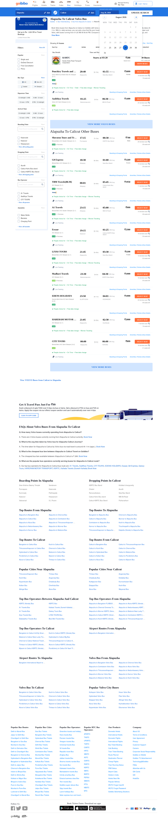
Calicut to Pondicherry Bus (128, 556)
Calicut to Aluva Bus (96, 559)
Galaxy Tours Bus (55, 611)
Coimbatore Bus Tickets (43, 751)
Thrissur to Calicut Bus (57, 559)
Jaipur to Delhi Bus (17, 735)
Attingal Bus (23, 589)
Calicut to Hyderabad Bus (98, 552)
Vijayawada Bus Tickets (43, 771)
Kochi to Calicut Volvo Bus (58, 692)
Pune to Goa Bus (17, 785)
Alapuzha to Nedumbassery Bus (30, 526)
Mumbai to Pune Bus (18, 788)
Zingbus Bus (64, 755)
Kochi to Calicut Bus (56, 544)
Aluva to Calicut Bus (26, 559)
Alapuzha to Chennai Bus (58, 515)
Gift (134, 775)
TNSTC (86, 737)
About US (136, 731)
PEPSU (86, 777)
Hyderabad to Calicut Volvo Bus (30, 700)
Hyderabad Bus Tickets (43, 738)
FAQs (135, 765)
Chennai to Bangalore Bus (20, 768)
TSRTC (86, 744)
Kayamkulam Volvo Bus (97, 707)
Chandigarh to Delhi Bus (19, 738)
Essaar (124, 465)
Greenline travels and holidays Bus (72, 731)
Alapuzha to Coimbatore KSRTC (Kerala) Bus (135, 615)
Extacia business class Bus (69, 778)
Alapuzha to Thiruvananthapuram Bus (62, 522)
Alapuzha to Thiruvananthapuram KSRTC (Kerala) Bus (138, 619)
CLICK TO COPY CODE (28, 415)
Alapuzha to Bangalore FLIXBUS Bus (102, 603)
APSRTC (87, 734)
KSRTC (66, 57)
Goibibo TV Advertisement (142, 758)
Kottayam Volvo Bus (96, 692)
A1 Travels (74, 465)
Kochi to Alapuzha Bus (127, 522)
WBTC (86, 771)
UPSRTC (87, 740)
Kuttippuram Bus (95, 581)
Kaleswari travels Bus (67, 768)
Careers (136, 748)
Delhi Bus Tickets (41, 745)
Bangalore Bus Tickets (43, 735)
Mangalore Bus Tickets (43, 775)
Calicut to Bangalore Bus (98, 544)
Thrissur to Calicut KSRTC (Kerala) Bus (33, 644)
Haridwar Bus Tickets (43, 781)
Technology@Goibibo (140, 761)
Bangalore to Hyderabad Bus (21, 761)
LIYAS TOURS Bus (55, 615)
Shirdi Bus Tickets (41, 748)
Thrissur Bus (53, 574)
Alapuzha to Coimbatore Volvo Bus (101, 666)
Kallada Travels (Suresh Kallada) (74, 468)
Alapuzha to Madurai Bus (58, 530)
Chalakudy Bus (54, 581)
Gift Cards (136, 771)
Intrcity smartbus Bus (67, 775)
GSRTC (86, 761)
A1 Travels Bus (24, 607)
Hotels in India (113, 775)
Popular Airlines (114, 781)
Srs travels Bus (65, 765)
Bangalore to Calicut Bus (28, 544)
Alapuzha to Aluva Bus (27, 522)
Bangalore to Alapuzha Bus (99, 515)
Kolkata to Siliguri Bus (19, 778)
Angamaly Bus (54, 578)
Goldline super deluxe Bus (69, 785)
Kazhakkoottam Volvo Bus (128, 703)
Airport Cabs (112, 771)
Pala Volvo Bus (124, 696)
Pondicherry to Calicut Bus (28, 556)
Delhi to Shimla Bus (18, 775)
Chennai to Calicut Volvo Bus (59, 696)
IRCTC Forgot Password (117, 788)
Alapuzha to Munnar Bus (58, 526)
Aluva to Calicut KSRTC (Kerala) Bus (62, 644)
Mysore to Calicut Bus (57, 556)
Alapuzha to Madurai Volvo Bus (100, 678)
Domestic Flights (114, 738)
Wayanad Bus (124, 589)
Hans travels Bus (66, 735)
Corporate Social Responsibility (144, 751)
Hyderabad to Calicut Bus (28, 552)
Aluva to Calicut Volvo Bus (28, 707)
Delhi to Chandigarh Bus (19, 751)
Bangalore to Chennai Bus (20, 755)
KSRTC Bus (53, 603)
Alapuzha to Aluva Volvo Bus (129, 666)
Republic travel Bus (67, 751)
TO (60, 9)
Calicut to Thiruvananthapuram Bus (131, 544)
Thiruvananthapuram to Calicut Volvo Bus (34, 696)
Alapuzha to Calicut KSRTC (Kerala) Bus (103, 615)
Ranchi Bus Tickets (42, 795)
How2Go (136, 778)
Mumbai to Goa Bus (18, 745)
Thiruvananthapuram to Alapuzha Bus (102, 530)
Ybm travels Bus (65, 781)
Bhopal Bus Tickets (42, 791)
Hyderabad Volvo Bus (97, 696)
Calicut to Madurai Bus (127, 552)
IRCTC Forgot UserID (116, 785)
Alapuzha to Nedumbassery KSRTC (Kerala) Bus (136, 607)
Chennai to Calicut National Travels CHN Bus (35, 641)
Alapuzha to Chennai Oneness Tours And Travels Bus (108, 607)
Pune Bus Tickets (41, 768)
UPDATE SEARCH (140, 13)
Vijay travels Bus (66, 788)
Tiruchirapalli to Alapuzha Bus (129, 526)
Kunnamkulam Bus (125, 581)
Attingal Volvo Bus (125, 700)
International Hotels (115, 735)
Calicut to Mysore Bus (127, 559)
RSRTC (86, 764)
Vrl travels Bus (65, 748)
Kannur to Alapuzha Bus (98, 526)
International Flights (115, 741)
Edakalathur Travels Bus (28, 619)
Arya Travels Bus (25, 615)
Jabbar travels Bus (66, 758)
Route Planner (113, 755)
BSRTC (86, 774)
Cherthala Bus (54, 585)
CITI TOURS (99, 465)
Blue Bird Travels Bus (56, 619)
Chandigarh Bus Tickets (43, 785)
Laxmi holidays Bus (67, 791)
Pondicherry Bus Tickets (44, 765)
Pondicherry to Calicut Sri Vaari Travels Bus (64, 648)
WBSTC (87, 781)
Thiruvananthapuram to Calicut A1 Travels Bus (66, 641)
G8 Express (133, 465)
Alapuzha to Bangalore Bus (29, 515)
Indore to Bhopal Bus (18, 771)
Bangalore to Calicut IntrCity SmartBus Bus (34, 633)
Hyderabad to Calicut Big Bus (59, 637)
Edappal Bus (93, 585)
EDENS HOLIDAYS (113, 465)
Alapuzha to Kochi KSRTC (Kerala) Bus (103, 619)
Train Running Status (116, 765)
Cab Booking (113, 748)
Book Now (88, 437)
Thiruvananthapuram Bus (28, 574)
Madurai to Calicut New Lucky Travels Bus (34, 637)
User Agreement (139, 738)
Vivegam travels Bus (67, 741)
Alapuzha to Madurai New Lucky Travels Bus (135, 611)
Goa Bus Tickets (41, 731)
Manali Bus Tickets (42, 758)
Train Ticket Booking (115, 751)
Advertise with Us (139, 768)
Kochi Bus (22, 578)
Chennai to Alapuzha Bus (128, 515)
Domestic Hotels (114, 731)
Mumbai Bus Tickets (42, 755)
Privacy (135, 741)
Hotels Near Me (114, 778)
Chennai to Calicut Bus (57, 548)
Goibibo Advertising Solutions (118, 791)
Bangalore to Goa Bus (19, 741)
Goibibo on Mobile (139, 755)
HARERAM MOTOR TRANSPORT (39, 468)
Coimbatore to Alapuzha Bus (99, 522)
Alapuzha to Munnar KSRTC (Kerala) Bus (104, 611)
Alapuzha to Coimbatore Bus (59, 519)
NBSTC (86, 787)
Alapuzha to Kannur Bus (28, 530)
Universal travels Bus (67, 745)
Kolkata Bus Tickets (42, 761)
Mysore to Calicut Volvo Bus (59, 703)
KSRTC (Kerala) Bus (26, 603)
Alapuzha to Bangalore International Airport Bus (106, 633)
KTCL (86, 784)
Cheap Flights (113, 761)
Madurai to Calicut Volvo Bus (59, 700)
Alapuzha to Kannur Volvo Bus (130, 674)
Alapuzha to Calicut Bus (27, 519)
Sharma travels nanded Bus (70, 761)
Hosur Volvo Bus (125, 692)
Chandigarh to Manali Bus (20, 795)
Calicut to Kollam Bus (96, 556)
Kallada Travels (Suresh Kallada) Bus (62, 607)
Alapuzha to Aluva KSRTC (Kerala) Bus (133, 603)
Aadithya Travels (86, 465)
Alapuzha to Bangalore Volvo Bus (101, 662)
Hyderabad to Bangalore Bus (21, 758)
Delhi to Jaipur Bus (17, 765)
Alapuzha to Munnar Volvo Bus (100, 674)
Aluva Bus (52, 589)
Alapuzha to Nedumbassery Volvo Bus (132, 670)
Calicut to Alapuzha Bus (97, 519)
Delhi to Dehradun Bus (19, 748)
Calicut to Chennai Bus (127, 548)
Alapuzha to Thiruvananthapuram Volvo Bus (105, 670)
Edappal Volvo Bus (96, 700)
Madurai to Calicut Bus (57, 552)
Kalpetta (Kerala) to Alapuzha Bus (131, 530)
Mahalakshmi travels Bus (69, 771)
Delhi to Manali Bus (18, 731)
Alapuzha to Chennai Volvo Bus (130, 662)
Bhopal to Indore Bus (18, 781)
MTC (85, 791)
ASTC (86, 757)
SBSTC (86, 754)
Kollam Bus (23, 585)
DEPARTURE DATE (106, 9)
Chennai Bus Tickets (42, 741)
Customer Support (139, 745)
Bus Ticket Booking (115, 745)
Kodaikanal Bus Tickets (43, 778)
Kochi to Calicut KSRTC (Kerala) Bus (62, 633)
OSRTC (86, 747)
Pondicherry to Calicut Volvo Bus (31, 703)
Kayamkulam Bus (25, 581)
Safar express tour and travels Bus (72, 795)
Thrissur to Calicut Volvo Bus (59, 707)
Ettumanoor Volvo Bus (127, 707)
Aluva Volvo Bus (95, 703)
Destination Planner (115, 758)
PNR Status (112, 768)
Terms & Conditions (140, 735)
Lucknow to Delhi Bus (18, 791)
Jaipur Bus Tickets (41, 788)
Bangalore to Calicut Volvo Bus (30, 692)
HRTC (86, 751)
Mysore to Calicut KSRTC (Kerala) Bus (33, 648)
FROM (18, 9)
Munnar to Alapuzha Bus (128, 519)
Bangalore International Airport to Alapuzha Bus (36, 662)
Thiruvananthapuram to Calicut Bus (32, 548)
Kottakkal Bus (124, 578)
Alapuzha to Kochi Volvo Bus (129, 678)
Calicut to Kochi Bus (96, 548)
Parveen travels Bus (67, 738)
